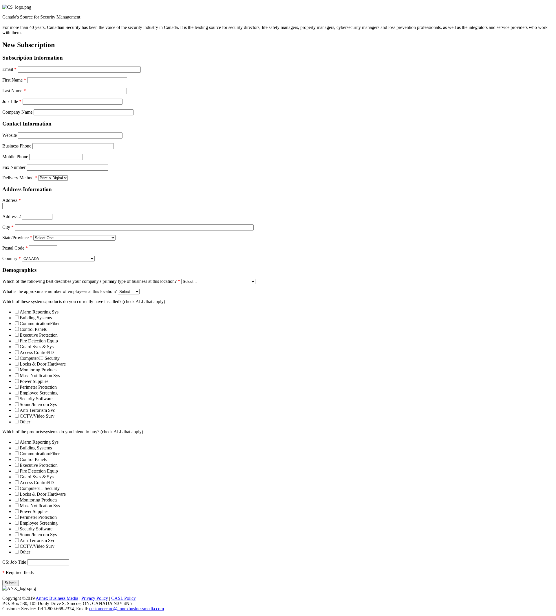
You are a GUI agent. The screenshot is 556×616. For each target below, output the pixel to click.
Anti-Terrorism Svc (37, 410)
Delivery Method (19, 177)
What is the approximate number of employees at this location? (59, 291)
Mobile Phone (15, 156)
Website (9, 135)
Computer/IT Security (40, 358)
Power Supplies (34, 381)
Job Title (11, 101)
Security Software (36, 398)
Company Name (17, 112)
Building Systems (36, 317)
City (8, 227)
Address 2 (11, 216)
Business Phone (16, 145)
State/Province (17, 237)
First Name (14, 80)
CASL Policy (123, 598)
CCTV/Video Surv (37, 416)
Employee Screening (39, 392)
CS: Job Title (14, 562)
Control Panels (33, 329)
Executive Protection (39, 335)
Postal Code (15, 248)
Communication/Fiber (40, 323)
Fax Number (13, 167)
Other (25, 421)
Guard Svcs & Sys (37, 346)
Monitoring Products (38, 369)
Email (9, 69)
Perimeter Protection (38, 387)
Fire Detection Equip (39, 340)
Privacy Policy (94, 598)
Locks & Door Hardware (43, 364)
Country (11, 258)
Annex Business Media (57, 598)
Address (11, 200)
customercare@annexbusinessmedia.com (126, 608)
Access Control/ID (37, 352)
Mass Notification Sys (40, 375)
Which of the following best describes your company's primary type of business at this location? (91, 281)
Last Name (14, 90)
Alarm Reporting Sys (39, 311)
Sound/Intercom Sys (38, 404)
